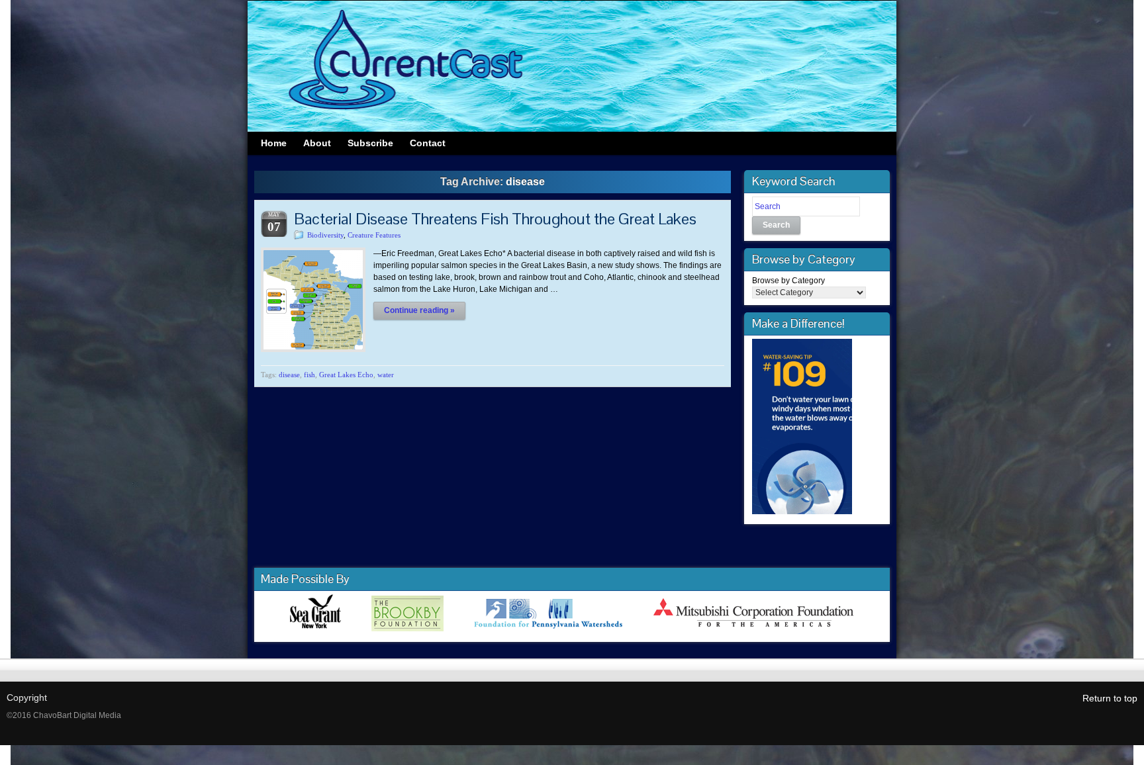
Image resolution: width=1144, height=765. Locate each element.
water (385, 375)
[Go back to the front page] (572, 66)
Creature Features (374, 235)
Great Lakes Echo (346, 375)
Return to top (1109, 698)
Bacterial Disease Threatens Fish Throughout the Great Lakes (495, 218)
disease (289, 375)
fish (309, 375)
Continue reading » (419, 310)
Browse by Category (788, 280)
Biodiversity (325, 235)
